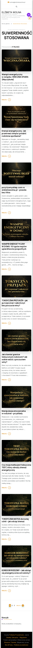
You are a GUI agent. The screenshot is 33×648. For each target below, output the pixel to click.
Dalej (18, 605)
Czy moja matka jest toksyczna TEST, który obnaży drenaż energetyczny (16, 467)
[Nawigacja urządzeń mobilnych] (29, 15)
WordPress (9, 645)
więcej (4, 99)
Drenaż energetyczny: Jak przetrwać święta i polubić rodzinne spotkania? (14, 133)
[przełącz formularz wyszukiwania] (16, 6)
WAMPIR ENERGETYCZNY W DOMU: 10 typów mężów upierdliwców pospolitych (14, 246)
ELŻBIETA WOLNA (11, 12)
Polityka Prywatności (16, 635)
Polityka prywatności (21, 645)
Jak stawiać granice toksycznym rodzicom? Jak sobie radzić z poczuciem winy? (14, 358)
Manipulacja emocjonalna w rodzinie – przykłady (14, 412)
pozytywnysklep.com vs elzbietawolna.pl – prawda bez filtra (14, 190)
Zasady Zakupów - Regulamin (16, 637)
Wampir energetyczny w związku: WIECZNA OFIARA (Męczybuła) (15, 77)
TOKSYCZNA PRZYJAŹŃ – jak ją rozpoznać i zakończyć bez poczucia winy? (15, 303)
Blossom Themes (10, 642)
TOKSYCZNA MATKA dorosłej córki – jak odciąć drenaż (15, 520)
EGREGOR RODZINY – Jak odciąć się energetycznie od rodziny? (16, 571)
